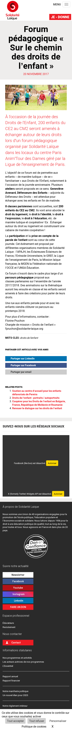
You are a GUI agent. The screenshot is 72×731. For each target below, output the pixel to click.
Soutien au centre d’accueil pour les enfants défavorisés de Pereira (36, 392)
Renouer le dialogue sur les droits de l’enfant (37, 408)
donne (60, 17)
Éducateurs (8, 623)
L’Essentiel (8, 666)
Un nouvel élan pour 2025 (15, 695)
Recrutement (9, 627)
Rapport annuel (10, 676)
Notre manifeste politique (15, 691)
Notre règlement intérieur (15, 706)
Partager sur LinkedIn (23, 358)
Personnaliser (57, 721)
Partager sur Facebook (23, 365)
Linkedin (18, 600)
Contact (16, 642)
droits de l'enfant (29, 337)
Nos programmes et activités (17, 658)
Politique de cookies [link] (34, 726)
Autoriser (52, 463)
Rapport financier (11, 680)
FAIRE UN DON (18, 607)
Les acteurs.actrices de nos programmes (23, 662)
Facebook (18, 581)
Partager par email (21, 372)
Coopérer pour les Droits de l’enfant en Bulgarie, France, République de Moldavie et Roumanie (39, 403)
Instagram (18, 594)
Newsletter (18, 574)
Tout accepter (15, 721)
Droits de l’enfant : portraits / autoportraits (35, 397)
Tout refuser (36, 721)
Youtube (18, 587)
